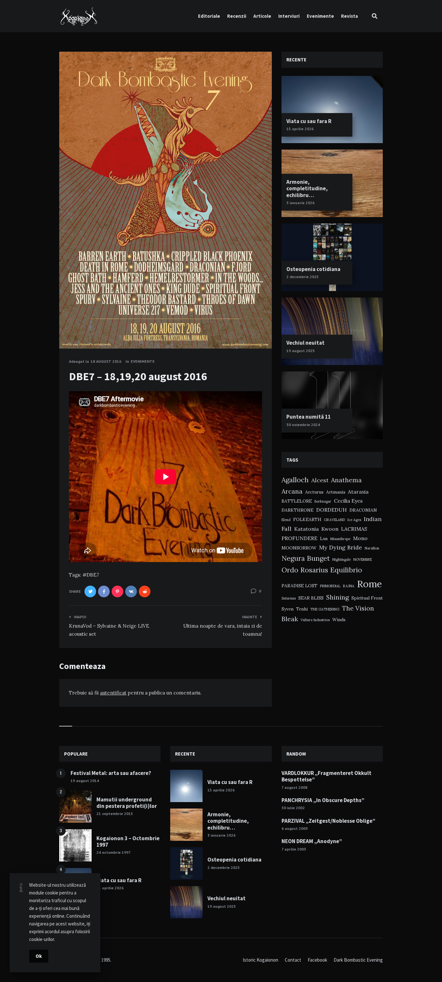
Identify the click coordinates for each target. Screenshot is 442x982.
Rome (369, 584)
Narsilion (372, 548)
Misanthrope (340, 539)
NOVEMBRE (362, 559)
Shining (337, 597)
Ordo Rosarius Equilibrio (322, 570)
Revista (349, 16)
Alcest (319, 480)
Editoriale (209, 16)
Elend (286, 519)
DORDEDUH (331, 510)
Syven (287, 609)
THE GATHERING (324, 609)
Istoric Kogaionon (260, 960)
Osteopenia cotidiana (313, 269)
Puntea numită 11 (308, 416)
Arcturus (314, 492)
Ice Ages (354, 519)
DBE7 (92, 575)
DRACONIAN (363, 510)
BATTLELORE (297, 501)
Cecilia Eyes (348, 500)
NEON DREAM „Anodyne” (312, 841)
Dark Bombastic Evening (358, 960)
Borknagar (323, 501)
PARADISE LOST (299, 586)
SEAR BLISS (311, 598)
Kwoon (329, 529)
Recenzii (236, 16)
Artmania (335, 492)
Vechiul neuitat (305, 342)
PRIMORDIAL (330, 586)
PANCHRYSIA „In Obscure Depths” (323, 800)
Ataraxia (358, 491)
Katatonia (306, 529)
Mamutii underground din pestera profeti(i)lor (126, 803)
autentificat (113, 693)
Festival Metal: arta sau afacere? (111, 773)
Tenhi (302, 609)
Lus (324, 538)
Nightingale (341, 559)
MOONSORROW (299, 548)
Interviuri (289, 16)
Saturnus (289, 598)
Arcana (292, 491)
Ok (39, 956)
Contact (293, 960)
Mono (360, 538)
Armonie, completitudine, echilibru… (307, 188)
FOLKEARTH (307, 519)
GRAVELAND (334, 519)
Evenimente (320, 16)
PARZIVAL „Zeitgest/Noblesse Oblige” (328, 820)
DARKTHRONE (298, 510)
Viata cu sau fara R (308, 121)
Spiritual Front (367, 598)
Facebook (317, 960)
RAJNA (348, 586)
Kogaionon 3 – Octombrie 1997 (128, 841)
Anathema (346, 480)
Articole (262, 16)
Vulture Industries (315, 620)
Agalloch (295, 479)
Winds (339, 619)
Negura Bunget (306, 558)
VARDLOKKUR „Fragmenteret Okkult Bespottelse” (326, 776)
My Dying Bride (340, 547)
